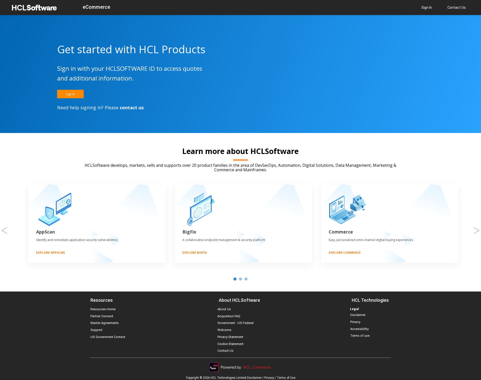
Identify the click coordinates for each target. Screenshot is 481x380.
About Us (224, 309)
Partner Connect (101, 316)
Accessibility (359, 329)
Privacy (355, 322)
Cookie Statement (230, 344)
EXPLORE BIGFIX (194, 252)
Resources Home (102, 309)
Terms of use (360, 336)
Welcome (224, 330)
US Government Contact (107, 337)
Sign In (426, 8)
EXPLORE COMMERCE (345, 252)
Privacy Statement (230, 337)
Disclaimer (358, 315)
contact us (132, 107)
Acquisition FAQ (228, 316)
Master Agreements (104, 323)
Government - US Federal (235, 323)
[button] (70, 94)
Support (96, 330)
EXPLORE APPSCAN (50, 252)
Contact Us (456, 8)
